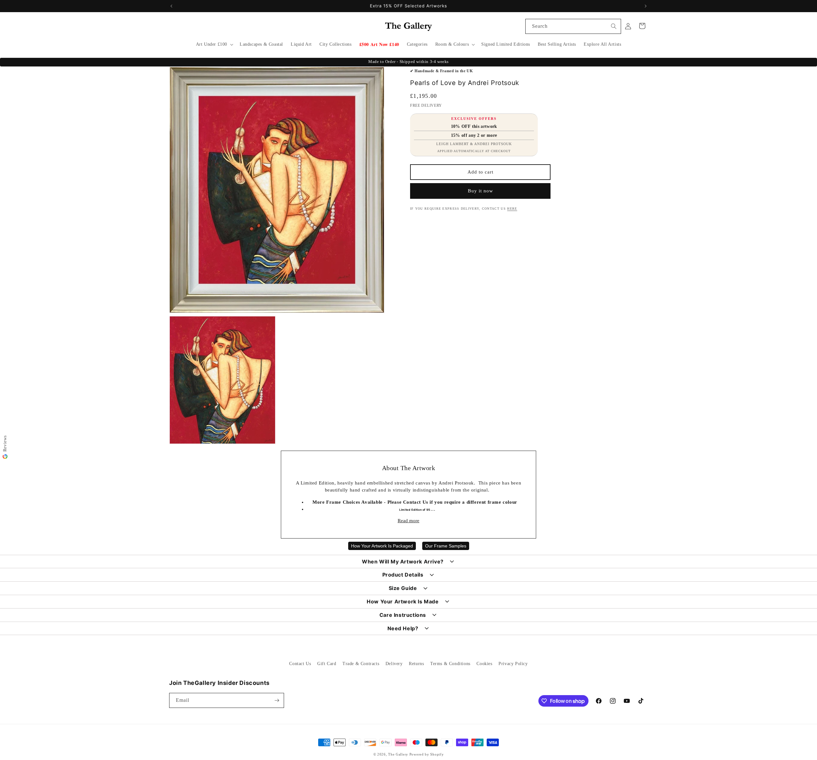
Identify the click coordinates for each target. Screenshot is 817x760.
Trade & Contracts (360, 663)
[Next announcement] (646, 6)
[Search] (614, 26)
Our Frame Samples (445, 545)
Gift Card (326, 663)
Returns (416, 663)
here (512, 208)
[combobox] (573, 26)
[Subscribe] (277, 700)
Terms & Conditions (450, 663)
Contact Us (300, 663)
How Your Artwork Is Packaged (382, 545)
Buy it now (480, 190)
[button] (214, 44)
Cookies (484, 663)
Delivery (394, 663)
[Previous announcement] (171, 6)
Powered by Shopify (426, 754)
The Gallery (398, 754)
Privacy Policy (513, 663)
